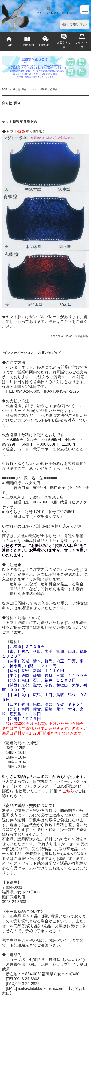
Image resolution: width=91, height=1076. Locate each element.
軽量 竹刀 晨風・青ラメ (74, 24)
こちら (66, 322)
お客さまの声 (63, 45)
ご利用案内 (27, 44)
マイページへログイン (48, 12)
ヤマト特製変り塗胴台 (20, 122)
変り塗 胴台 (19, 89)
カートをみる (69, 12)
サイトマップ (82, 45)
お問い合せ (45, 44)
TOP (9, 44)
